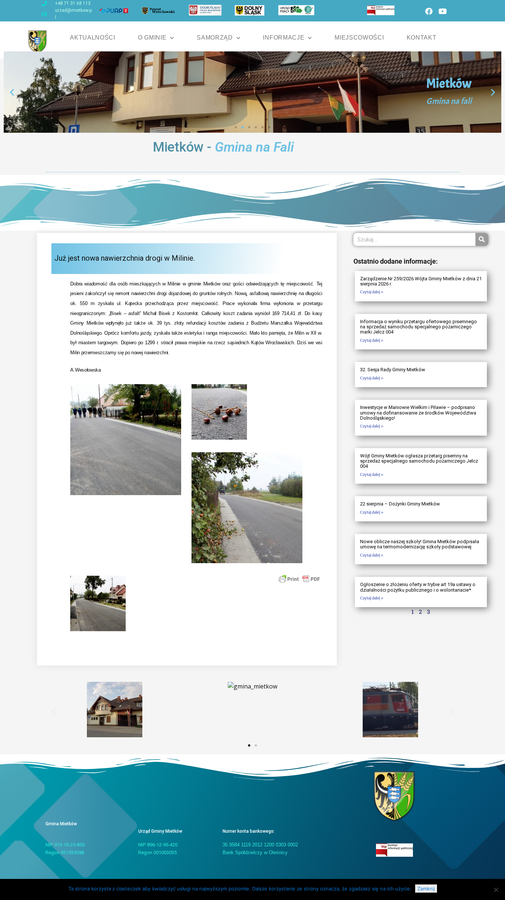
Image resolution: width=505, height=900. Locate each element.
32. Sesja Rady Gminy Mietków (392, 369)
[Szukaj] (481, 239)
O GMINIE (152, 37)
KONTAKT (422, 37)
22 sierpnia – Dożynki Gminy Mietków (400, 504)
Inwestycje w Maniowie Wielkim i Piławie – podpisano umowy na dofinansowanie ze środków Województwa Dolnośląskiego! (418, 413)
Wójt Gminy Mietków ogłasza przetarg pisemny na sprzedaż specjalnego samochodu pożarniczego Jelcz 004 (419, 461)
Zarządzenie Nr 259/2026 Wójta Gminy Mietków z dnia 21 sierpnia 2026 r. (421, 281)
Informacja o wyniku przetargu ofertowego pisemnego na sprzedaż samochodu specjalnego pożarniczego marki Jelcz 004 (418, 327)
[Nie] (495, 889)
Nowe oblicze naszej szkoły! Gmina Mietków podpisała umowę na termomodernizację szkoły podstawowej (419, 544)
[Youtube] (442, 11)
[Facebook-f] (429, 11)
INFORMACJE (283, 37)
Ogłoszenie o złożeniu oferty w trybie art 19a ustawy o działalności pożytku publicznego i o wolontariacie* (417, 587)
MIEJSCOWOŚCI (359, 37)
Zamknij (426, 888)
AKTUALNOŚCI (92, 37)
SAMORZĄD (215, 37)
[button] (12, 92)
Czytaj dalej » (371, 292)
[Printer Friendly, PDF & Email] (299, 579)
